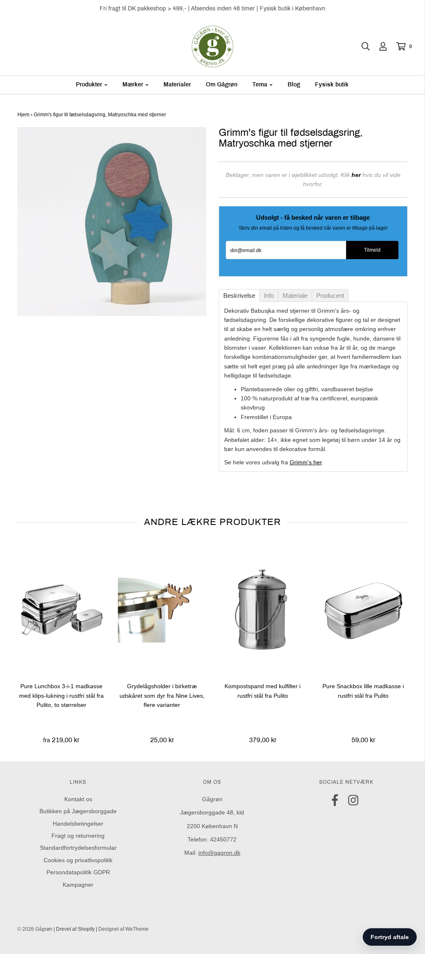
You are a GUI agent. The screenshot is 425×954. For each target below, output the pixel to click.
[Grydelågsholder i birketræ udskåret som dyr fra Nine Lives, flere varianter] (162, 608)
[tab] (239, 295)
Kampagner (78, 884)
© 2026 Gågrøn (34, 929)
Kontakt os (78, 799)
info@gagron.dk (219, 852)
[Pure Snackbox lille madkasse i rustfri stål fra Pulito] (363, 608)
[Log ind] (379, 46)
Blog (294, 84)
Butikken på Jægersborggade (78, 811)
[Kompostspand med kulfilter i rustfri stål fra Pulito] (263, 608)
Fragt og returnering (78, 835)
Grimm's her (306, 462)
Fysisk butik (332, 84)
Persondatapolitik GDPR (78, 872)
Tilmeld (372, 250)
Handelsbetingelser (78, 823)
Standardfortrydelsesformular (78, 847)
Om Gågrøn (221, 84)
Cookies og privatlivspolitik (78, 860)
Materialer (177, 84)
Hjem (23, 115)
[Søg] (361, 46)
